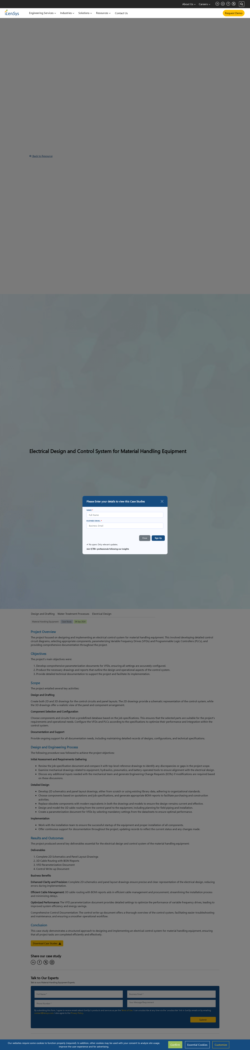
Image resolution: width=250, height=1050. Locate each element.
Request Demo (233, 13)
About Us (188, 4)
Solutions (84, 13)
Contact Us (121, 13)
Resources (102, 13)
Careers (204, 4)
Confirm (175, 1044)
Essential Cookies (197, 1044)
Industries (66, 13)
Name (90, 510)
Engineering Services (41, 13)
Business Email (94, 521)
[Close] (162, 501)
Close (144, 538)
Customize (221, 1044)
